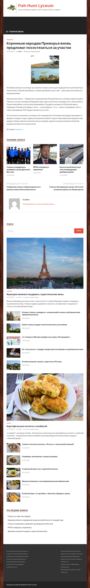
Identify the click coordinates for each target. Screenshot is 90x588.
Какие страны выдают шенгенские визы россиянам (44, 325)
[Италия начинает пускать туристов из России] (13, 369)
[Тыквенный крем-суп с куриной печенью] (13, 477)
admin (20, 51)
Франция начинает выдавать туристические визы (35, 294)
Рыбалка (10, 39)
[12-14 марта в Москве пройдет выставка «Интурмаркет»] (13, 345)
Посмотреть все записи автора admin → (39, 204)
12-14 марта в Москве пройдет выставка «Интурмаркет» (46, 337)
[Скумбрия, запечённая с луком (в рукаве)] (13, 464)
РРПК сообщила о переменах (41, 168)
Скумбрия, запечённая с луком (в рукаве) (40, 456)
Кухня (9, 423)
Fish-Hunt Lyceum (36, 5)
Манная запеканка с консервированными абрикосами (45, 481)
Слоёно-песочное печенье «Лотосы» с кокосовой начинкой (48, 444)
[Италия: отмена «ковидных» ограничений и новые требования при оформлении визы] (13, 320)
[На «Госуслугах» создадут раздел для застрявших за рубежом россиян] (13, 357)
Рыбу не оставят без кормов (19, 516)
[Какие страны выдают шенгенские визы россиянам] (13, 332)
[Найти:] (45, 230)
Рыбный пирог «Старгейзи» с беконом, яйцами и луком (46, 493)
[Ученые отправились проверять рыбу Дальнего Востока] (18, 165)
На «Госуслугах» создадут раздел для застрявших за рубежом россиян (52, 349)
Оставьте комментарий (32, 51)
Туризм (9, 291)
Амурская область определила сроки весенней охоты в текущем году (35, 520)
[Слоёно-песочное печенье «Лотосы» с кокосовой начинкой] (13, 452)
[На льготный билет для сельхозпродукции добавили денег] (71, 165)
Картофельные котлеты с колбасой (27, 426)
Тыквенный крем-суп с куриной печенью (40, 469)
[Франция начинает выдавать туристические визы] (45, 289)
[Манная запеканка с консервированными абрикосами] (13, 489)
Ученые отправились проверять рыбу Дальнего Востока (18, 169)
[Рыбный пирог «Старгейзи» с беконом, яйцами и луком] (13, 501)
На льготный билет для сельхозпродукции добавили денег (70, 169)
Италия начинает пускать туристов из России (42, 362)
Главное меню (16, 32)
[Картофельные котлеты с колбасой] (45, 421)
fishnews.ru (19, 129)
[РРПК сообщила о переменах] (45, 165)
